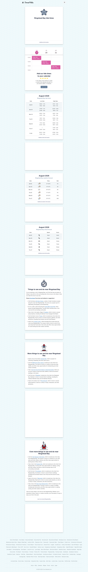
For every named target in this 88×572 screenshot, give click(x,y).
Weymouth (40, 478)
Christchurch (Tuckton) (21, 544)
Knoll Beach (23, 549)
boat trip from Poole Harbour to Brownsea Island (42, 369)
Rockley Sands (59, 551)
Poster (48, 565)
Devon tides (21, 561)
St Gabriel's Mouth (57, 554)
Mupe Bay (79, 549)
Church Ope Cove (39, 544)
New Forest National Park (42, 483)
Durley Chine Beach (66, 544)
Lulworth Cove (30, 549)
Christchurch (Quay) (10, 544)
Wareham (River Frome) (31, 556)
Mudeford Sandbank (71, 549)
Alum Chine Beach (14, 539)
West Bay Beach (41, 556)
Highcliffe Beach (69, 547)
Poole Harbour (25, 551)
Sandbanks (65, 551)
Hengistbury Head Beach (50, 547)
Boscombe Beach (29, 539)
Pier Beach (18, 551)
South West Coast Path (50, 306)
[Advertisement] (44, 156)
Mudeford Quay (62, 549)
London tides (55, 561)
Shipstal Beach (29, 554)
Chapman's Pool (38, 542)
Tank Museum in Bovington (38, 456)
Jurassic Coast (37, 321)
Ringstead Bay (51, 551)
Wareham (38, 375)
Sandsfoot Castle (11, 554)
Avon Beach (21, 539)
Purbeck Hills (39, 464)
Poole (41, 316)
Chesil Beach (61, 542)
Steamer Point (65, 554)
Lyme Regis (37, 549)
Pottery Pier (37, 551)
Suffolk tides (67, 561)
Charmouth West (53, 542)
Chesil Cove (67, 542)
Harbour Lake (41, 547)
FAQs (36, 565)
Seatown (18, 554)
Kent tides (48, 561)
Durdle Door (58, 544)
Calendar (40, 565)
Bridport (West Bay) (22, 542)
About (32, 565)
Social (52, 565)
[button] (44, 42)
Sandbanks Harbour (73, 551)
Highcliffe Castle (78, 547)
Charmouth (45, 542)
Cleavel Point (47, 544)
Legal (56, 565)
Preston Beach (44, 551)
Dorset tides (27, 561)
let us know (32, 298)
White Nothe (58, 556)
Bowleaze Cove (62, 539)
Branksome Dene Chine (11, 542)
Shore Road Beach (38, 554)
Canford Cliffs (31, 542)
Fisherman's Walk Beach (11, 547)
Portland (31, 551)
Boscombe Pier (37, 539)
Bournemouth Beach (53, 539)
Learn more (44, 87)
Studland (46, 312)
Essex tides (61, 561)
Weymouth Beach (50, 556)
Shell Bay (23, 554)
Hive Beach (9, 549)
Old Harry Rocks (39, 301)
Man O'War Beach (45, 549)
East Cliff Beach (75, 544)
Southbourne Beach (47, 554)
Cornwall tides (14, 561)
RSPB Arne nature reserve (38, 362)
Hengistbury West (61, 547)
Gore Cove (26, 547)
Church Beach (30, 544)
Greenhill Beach (33, 547)
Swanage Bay (44, 358)
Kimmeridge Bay (16, 549)
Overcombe (12, 551)
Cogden (52, 544)
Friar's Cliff (20, 547)
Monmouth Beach (54, 549)
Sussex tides (42, 561)
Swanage (79, 554)
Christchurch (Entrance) (76, 542)
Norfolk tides (74, 561)
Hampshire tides (35, 561)
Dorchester (38, 471)
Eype (81, 544)
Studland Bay (73, 554)
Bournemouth (44, 380)
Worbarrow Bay (65, 556)
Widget (44, 565)
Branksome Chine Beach (72, 539)
